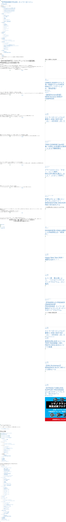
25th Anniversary (6, 15)
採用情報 (3, 459)
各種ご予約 (3, 510)
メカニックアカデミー (7, 12)
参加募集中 (5, 24)
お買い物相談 (6, 513)
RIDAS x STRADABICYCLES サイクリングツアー (11, 45)
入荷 (4, 17)
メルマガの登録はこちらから (5, 428)
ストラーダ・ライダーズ (7, 39)
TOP (2, 54)
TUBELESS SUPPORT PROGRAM (9, 10)
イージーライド (6, 30)
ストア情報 (5, 16)
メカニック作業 (6, 512)
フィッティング (4, 441)
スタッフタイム (6, 35)
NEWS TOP (3, 228)
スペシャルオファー (7, 19)
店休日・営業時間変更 (7, 21)
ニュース (3, 477)
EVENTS (3, 22)
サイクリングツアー (7, 449)
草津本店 (5, 51)
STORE (3, 50)
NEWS (3, 13)
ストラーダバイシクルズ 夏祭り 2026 (9, 7)
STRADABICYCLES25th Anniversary (7, 470)
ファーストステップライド (8, 11)
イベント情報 (6, 439)
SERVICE (3, 41)
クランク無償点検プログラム (8, 448)
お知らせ (3, 438)
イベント (3, 486)
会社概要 (3, 458)
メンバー (3, 498)
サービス (3, 501)
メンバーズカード (6, 42)
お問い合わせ (4, 460)
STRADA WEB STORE (7, 52)
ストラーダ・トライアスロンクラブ (9, 40)
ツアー (5, 29)
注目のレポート (6, 25)
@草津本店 (5, 434)
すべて (5, 14)
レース (5, 31)
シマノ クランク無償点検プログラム (9, 44)
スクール (5, 27)
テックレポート (6, 36)
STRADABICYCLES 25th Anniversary (9, 8)
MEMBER (3, 38)
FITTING (3, 37)
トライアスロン (6, 49)
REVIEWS (3, 32)
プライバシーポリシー (5, 461)
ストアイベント (6, 26)
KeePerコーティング (7, 46)
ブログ (3, 456)
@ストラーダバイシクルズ (8, 433)
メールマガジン (6, 47)
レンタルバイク (6, 511)
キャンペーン (4, 466)
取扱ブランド (6, 48)
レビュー (5, 440)
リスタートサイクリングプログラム (9, 9)
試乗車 (5, 18)
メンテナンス (6, 43)
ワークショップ (6, 28)
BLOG (3, 33)
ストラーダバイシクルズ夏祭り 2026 (7, 468)
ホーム (3, 465)
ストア (3, 514)
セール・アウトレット (7, 20)
